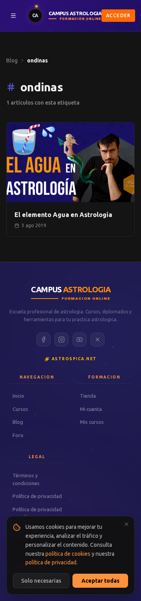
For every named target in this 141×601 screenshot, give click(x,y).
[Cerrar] (126, 524)
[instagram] (61, 340)
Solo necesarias (41, 581)
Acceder (118, 15)
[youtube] (79, 340)
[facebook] (43, 340)
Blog (12, 60)
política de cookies (67, 554)
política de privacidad (50, 562)
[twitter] (97, 340)
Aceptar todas (100, 581)
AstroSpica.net (74, 359)
